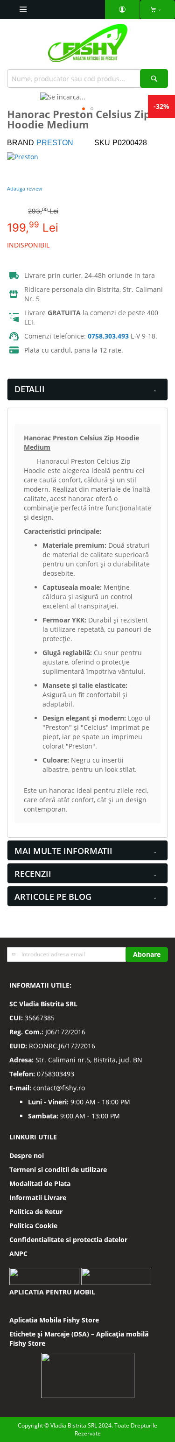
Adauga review (24, 188)
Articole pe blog (52, 896)
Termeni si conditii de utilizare (58, 1169)
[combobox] (87, 78)
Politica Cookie (33, 1225)
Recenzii (32, 873)
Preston (54, 143)
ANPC (18, 1253)
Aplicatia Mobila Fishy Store (54, 1319)
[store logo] (87, 46)
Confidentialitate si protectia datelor (68, 1239)
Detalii (29, 389)
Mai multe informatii (63, 850)
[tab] (87, 389)
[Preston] (35, 166)
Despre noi (26, 1155)
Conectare (122, 9)
